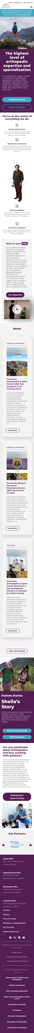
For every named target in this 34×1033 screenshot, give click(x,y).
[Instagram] (15, 938)
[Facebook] (10, 938)
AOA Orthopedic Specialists (17, 991)
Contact (6, 910)
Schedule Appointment (14, 2)
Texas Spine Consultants (17, 1028)
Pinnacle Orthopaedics (17, 1016)
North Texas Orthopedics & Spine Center (17, 998)
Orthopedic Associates (17, 1004)
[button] (31, 7)
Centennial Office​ (9, 901)
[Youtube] (24, 938)
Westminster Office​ (10, 887)
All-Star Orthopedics (17, 985)
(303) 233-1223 (28, 2)
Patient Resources (11, 932)
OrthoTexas (17, 1010)
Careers (6, 914)
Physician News (20, 343)
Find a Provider (9, 919)
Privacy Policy (17, 952)
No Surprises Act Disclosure (17, 961)
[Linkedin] (19, 938)
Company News (11, 343)
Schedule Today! (25, 15)
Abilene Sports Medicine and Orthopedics (17, 978)
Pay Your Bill (8, 927)
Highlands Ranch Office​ (12, 873)
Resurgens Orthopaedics (17, 1022)
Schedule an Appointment (14, 923)
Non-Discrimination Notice (17, 957)
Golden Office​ (8, 859)
